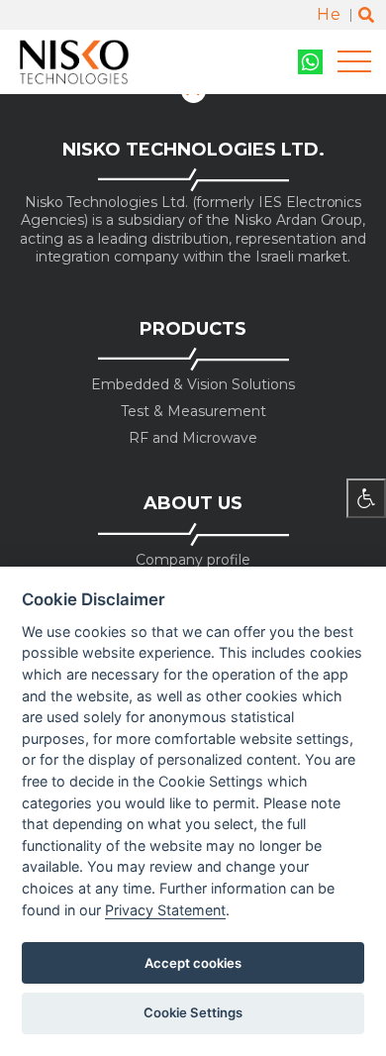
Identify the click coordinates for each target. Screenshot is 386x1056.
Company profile (193, 560)
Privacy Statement (165, 909)
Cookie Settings (193, 1012)
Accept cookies (193, 963)
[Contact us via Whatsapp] (310, 62)
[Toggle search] (366, 15)
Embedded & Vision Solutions (193, 384)
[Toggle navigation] (354, 62)
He (328, 14)
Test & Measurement (193, 411)
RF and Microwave (193, 438)
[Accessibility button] (366, 498)
